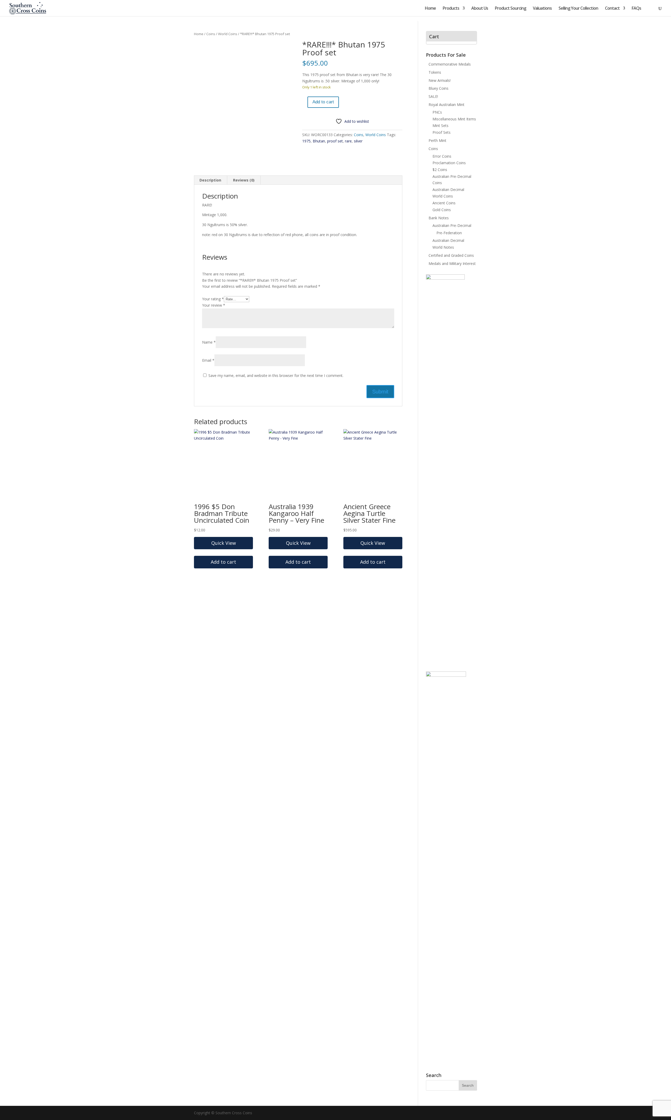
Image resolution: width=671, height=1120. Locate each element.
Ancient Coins (444, 202)
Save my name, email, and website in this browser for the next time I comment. (275, 375)
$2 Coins (439, 169)
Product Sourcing (510, 8)
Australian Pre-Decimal (451, 225)
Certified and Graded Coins (451, 255)
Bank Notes (439, 217)
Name (209, 342)
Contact (612, 8)
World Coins (227, 33)
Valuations (542, 8)
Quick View (223, 543)
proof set (335, 140)
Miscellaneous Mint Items (454, 118)
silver (358, 140)
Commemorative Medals (450, 64)
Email (208, 360)
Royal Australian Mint (446, 104)
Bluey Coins (438, 88)
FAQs (636, 8)
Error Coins (441, 156)
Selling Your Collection (578, 8)
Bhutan (319, 140)
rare (348, 140)
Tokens (435, 72)
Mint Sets (440, 125)
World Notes (443, 247)
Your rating (213, 298)
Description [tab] (210, 180)
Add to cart (323, 101)
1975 (306, 140)
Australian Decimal (448, 189)
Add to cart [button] (223, 562)
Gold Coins (441, 209)
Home (430, 8)
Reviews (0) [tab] (244, 180)
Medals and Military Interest (452, 263)
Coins (210, 33)
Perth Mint (437, 140)
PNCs (437, 112)
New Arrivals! (440, 80)
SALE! (433, 96)
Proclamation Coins (449, 162)
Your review (213, 305)
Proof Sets (441, 132)
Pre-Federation (449, 232)
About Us (479, 8)
